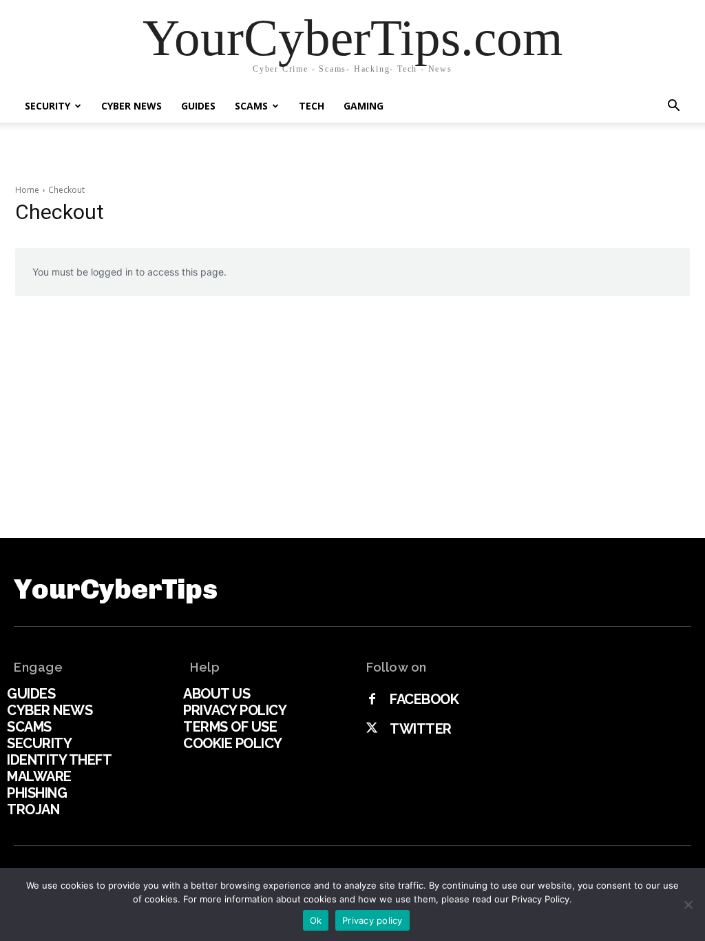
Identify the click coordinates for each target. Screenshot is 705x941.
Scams (251, 105)
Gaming (363, 105)
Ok (316, 920)
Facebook (424, 699)
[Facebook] (372, 700)
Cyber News (131, 105)
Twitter (421, 729)
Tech (311, 105)
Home (27, 190)
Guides (198, 105)
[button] (673, 107)
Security (47, 105)
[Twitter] (372, 729)
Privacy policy (372, 920)
